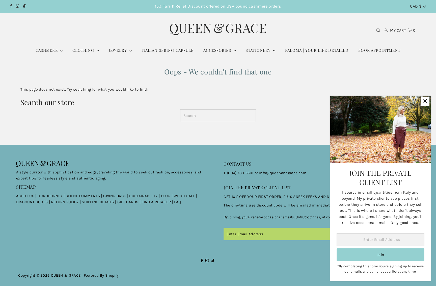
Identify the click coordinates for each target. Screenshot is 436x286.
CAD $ (416, 6)
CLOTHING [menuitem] (83, 50)
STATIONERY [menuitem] (259, 50)
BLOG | (167, 196)
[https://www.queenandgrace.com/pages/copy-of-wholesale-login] (50, 202)
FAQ (177, 202)
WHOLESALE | (185, 196)
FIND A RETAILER (156, 202)
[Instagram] (17, 6)
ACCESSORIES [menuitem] (217, 50)
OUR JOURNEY (51, 196)
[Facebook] (11, 6)
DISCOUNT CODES (32, 202)
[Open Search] (378, 30)
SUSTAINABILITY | (145, 196)
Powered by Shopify (101, 275)
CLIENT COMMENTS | (84, 196)
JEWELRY (118, 50)
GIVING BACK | (116, 196)
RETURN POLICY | (66, 202)
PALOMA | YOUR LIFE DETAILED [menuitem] (316, 50)
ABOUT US (25, 196)
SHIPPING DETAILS (98, 202)
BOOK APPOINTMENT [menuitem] (379, 50)
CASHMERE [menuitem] (47, 50)
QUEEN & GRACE (66, 275)
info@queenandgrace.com (282, 173)
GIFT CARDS (128, 202)
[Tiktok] (24, 6)
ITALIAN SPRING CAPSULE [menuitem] (168, 50)
